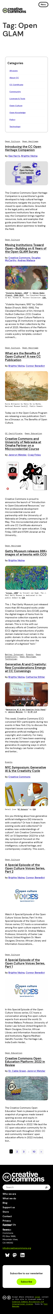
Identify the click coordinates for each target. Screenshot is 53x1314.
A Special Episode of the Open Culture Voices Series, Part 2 (25, 868)
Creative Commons (14, 10)
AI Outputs (23, 809)
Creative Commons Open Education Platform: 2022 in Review (25, 1061)
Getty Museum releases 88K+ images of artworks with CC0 (26, 552)
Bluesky (7, 1255)
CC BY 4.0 (32, 712)
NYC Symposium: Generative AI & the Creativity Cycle (25, 769)
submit (46, 1187)
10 (34, 1151)
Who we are (9, 1193)
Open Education (33, 433)
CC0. (44, 298)
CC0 (23, 598)
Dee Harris (14, 155)
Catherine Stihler (35, 677)
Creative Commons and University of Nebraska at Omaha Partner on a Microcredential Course (23, 444)
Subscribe (26, 1281)
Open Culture (15, 105)
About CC (14, 77)
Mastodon (15, 1255)
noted (37, 1297)
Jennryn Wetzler (17, 454)
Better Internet (14, 654)
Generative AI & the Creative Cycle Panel (25, 710)
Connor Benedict (35, 365)
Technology (14, 126)
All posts (13, 70)
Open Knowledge (17, 112)
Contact (7, 1216)
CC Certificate (16, 84)
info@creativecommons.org (17, 1248)
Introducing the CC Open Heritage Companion (23, 148)
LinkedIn (22, 1255)
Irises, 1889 (12, 593)
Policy (12, 119)
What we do (9, 1198)
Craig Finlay (34, 454)
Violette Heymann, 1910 (17, 293)
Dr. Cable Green (17, 1071)
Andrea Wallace (26, 260)
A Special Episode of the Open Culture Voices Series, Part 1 (25, 963)
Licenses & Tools (17, 98)
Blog (5, 1202)
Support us (9, 1207)
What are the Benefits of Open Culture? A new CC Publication (23, 356)
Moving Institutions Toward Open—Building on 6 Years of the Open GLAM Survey (25, 248)
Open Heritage (30, 141)
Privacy (7, 1220)
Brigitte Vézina (29, 155)
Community (15, 91)
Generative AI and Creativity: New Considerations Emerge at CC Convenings (25, 667)
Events (29, 654)
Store (6, 1211)
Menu (43, 4)
